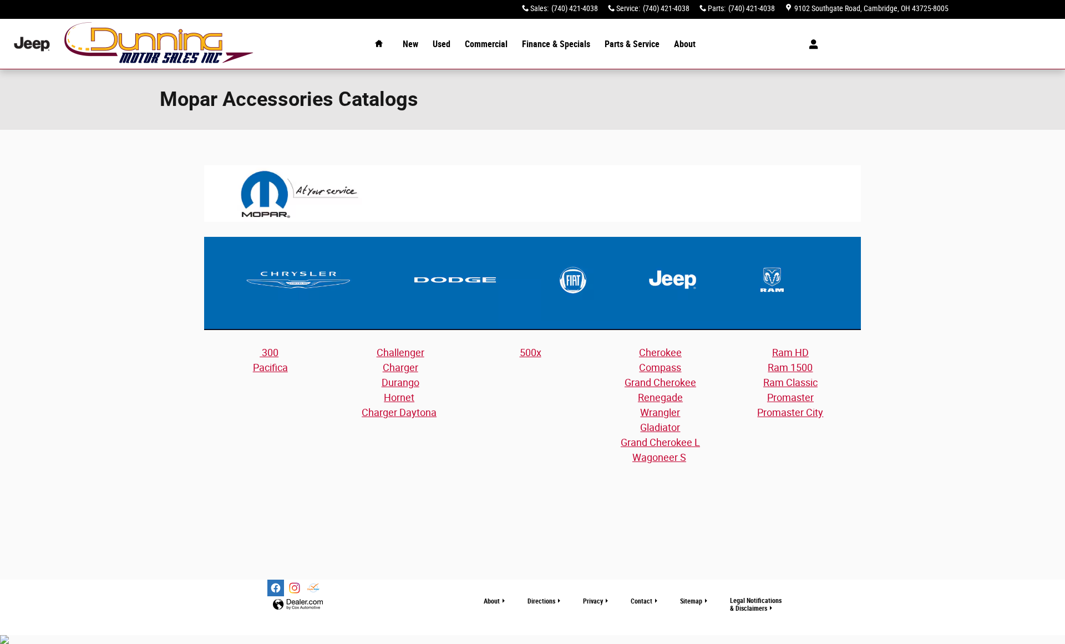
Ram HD (790, 352)
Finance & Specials (556, 44)
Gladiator (660, 427)
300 (269, 352)
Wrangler (660, 412)
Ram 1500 (790, 367)
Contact (641, 601)
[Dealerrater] (313, 588)
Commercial (486, 44)
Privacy (593, 601)
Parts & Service (632, 44)
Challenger (400, 352)
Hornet (399, 397)
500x (530, 352)
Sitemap (691, 601)
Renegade (660, 397)
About (685, 44)
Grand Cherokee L (660, 442)
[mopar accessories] (532, 193)
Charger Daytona (399, 412)
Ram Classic (790, 382)
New (410, 44)
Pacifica (270, 367)
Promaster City (790, 412)
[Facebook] (275, 588)
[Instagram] (294, 588)
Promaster (790, 397)
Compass (660, 367)
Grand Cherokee (660, 382)
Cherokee (660, 352)
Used (441, 44)
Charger (400, 367)
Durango (400, 382)
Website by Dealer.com (298, 605)
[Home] (32, 44)
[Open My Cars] (811, 44)
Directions (541, 601)
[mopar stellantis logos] (532, 283)
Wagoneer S (659, 457)
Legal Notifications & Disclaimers (756, 604)
